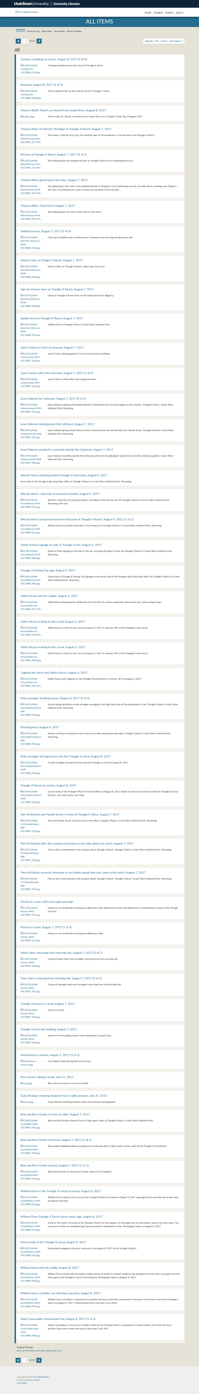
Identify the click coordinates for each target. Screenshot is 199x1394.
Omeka (37, 1380)
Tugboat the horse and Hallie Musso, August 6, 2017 (54, 672)
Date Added (175, 41)
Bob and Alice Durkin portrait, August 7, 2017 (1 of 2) (55, 1165)
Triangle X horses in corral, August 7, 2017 (48, 1003)
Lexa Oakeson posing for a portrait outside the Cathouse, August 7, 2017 (67, 449)
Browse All (20, 31)
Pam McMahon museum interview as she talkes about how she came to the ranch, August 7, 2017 (83, 872)
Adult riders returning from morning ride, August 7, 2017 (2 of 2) (61, 952)
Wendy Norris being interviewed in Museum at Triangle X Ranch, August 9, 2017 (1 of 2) (77, 519)
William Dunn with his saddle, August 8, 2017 (50, 1267)
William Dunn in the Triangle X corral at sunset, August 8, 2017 (61, 1191)
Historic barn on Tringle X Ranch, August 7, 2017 (52, 260)
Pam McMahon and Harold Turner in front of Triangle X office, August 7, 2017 (70, 814)
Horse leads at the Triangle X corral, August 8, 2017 (53, 1242)
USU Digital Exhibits (40, 1377)
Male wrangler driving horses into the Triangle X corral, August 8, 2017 (66, 756)
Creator (164, 41)
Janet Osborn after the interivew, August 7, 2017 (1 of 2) (57, 373)
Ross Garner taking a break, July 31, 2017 (47, 1077)
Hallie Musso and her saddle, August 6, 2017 (49, 596)
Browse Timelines (74, 31)
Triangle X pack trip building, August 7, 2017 (49, 1029)
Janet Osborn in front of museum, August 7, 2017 (52, 347)
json (43, 1351)
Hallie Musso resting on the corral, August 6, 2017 (53, 621)
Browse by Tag (33, 31)
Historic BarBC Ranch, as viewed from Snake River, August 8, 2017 (63, 110)
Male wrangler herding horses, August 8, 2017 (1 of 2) (55, 698)
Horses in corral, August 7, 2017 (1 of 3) (46, 927)
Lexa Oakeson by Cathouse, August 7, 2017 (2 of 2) (53, 398)
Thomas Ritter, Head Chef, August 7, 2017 (48, 205)
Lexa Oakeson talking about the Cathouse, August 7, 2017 (58, 424)
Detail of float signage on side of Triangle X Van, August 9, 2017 (61, 545)
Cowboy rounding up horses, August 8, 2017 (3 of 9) (54, 59)
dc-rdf (25, 1351)
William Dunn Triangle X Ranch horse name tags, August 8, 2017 (62, 1216)
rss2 (59, 1351)
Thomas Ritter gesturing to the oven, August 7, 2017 (54, 180)
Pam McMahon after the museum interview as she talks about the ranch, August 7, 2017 (77, 843)
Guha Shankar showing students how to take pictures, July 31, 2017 (64, 1095)
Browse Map (59, 31)
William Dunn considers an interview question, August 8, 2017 (61, 1293)
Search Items (47, 31)
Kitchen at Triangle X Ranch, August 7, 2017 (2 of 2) (54, 154)
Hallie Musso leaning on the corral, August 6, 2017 (53, 647)
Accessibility (22, 1383)
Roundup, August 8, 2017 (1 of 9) (42, 84)
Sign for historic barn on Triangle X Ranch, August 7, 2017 (57, 289)
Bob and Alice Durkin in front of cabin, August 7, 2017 (55, 1114)
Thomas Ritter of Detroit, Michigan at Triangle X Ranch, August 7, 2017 (66, 129)
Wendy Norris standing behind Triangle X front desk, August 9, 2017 (64, 475)
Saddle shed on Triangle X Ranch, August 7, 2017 (52, 318)
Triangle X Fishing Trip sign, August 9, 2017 (48, 570)
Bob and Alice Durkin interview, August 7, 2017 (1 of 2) (56, 1140)
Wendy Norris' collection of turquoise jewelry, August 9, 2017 (60, 493)
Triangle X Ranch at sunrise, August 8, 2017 (48, 785)
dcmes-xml (34, 1351)
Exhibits (158, 13)
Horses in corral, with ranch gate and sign (47, 901)
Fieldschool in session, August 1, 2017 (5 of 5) (50, 1055)
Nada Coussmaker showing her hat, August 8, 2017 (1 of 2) (58, 1319)
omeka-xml (51, 1351)
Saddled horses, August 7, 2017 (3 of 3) (46, 231)
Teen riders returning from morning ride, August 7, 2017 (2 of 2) (61, 978)
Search (169, 13)
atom (19, 1351)
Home (148, 13)
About (180, 13)
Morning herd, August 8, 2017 (40, 727)
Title (157, 41)
